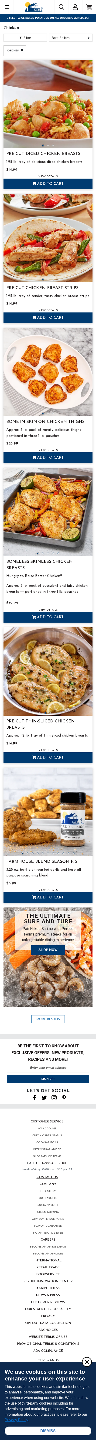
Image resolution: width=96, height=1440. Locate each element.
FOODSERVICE (48, 1274)
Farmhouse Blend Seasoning (42, 862)
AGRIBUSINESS (48, 1288)
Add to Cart (50, 184)
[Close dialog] (86, 1361)
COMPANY (48, 1184)
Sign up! (48, 1079)
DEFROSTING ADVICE (47, 1149)
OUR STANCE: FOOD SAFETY (48, 1309)
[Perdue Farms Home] (34, 7)
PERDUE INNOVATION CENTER (48, 1281)
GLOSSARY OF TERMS (47, 1156)
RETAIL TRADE (48, 1267)
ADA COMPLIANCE (48, 1351)
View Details (48, 176)
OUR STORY (48, 1191)
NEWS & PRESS (48, 1295)
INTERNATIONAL (48, 1260)
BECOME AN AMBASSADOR (48, 1247)
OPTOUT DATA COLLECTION (48, 1323)
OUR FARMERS (48, 1198)
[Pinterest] (63, 1097)
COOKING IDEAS (47, 1142)
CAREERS (48, 1239)
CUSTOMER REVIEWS (48, 1302)
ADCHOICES (48, 1330)
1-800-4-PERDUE (54, 1163)
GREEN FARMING (48, 1212)
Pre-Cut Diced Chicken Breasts (43, 154)
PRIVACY (48, 1316)
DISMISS (48, 1431)
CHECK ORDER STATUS (47, 1135)
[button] (75, 6)
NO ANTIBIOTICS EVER (48, 1233)
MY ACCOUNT (47, 1129)
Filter (27, 38)
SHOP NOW (48, 950)
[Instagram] (54, 1097)
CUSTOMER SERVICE (47, 1121)
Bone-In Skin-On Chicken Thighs (45, 422)
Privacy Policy (16, 1420)
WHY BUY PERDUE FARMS (48, 1219)
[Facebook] (34, 1097)
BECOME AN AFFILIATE (48, 1254)
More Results (48, 1019)
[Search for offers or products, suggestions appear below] (61, 7)
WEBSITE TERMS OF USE (48, 1337)
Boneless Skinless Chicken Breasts (39, 565)
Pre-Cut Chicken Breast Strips (42, 288)
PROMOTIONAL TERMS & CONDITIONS (48, 1344)
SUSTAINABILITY (48, 1205)
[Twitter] (44, 1097)
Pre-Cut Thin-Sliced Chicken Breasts (40, 724)
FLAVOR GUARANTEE (48, 1226)
